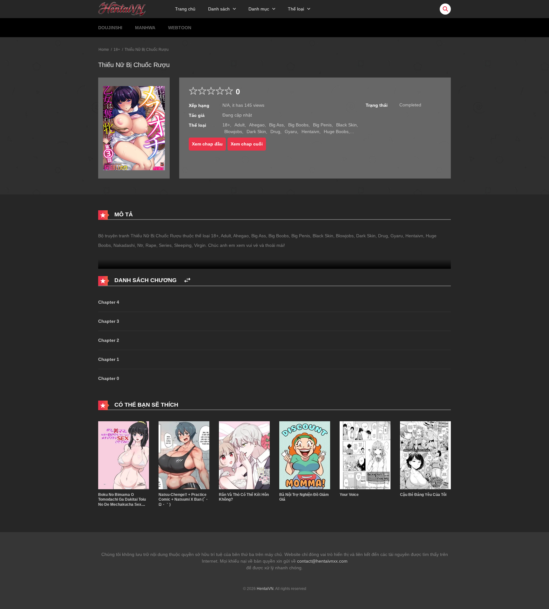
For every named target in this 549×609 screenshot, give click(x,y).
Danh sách (219, 8)
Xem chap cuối (247, 143)
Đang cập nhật (237, 115)
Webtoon (179, 27)
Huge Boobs (336, 131)
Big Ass (276, 124)
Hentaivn (310, 131)
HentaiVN (265, 588)
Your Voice (349, 494)
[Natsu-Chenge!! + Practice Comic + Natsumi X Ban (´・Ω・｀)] (184, 454)
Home (103, 49)
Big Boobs (298, 124)
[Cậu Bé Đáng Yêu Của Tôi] (425, 454)
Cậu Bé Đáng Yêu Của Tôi (423, 494)
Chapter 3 (108, 321)
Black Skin (346, 124)
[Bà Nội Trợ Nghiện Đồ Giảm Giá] (304, 454)
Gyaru (291, 131)
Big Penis (322, 124)
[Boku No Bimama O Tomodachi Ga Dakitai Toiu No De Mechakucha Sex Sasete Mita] (123, 454)
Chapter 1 (108, 359)
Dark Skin (256, 131)
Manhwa (145, 27)
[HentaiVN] (122, 8)
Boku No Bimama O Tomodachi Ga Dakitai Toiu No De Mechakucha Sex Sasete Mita (122, 502)
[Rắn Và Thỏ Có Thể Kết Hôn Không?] (244, 454)
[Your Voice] (365, 454)
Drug (275, 131)
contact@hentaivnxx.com (322, 561)
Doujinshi (110, 27)
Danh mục (258, 8)
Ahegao (257, 124)
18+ (116, 49)
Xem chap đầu (207, 143)
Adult (239, 124)
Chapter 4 (108, 302)
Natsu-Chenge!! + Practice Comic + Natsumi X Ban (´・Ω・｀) (184, 499)
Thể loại (296, 8)
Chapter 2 (108, 340)
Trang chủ (185, 8)
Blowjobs (233, 131)
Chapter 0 (108, 378)
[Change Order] (187, 280)
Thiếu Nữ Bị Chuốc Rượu (147, 49)
